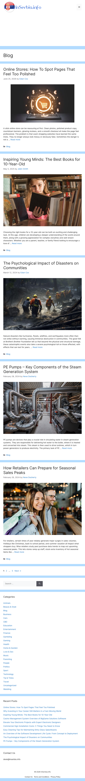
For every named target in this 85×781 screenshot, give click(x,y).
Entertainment (9, 629)
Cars (5, 618)
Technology (8, 674)
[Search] (39, 583)
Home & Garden (10, 648)
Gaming (6, 640)
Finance (6, 633)
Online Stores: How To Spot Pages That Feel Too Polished (29, 707)
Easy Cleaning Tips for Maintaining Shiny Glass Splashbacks (30, 730)
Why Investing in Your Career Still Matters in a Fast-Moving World (32, 711)
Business (7, 614)
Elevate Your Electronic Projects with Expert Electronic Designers (32, 722)
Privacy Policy (55, 777)
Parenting (7, 659)
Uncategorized (9, 685)
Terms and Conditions (41, 777)
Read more (15, 139)
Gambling (7, 637)
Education (7, 625)
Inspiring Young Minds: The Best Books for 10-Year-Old (27, 715)
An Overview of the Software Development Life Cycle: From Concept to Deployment (40, 733)
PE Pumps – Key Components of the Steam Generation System (31, 741)
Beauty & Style (9, 607)
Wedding (7, 689)
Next (18, 571)
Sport (5, 670)
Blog (8, 146)
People (6, 663)
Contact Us (29, 777)
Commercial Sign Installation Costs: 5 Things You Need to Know (31, 726)
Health (6, 644)
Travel (6, 682)
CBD (5, 622)
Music (6, 655)
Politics (6, 667)
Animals (6, 603)
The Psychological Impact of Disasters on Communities (27, 737)
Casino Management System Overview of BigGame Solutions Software (34, 718)
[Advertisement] (42, 30)
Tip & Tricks (8, 678)
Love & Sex (8, 652)
